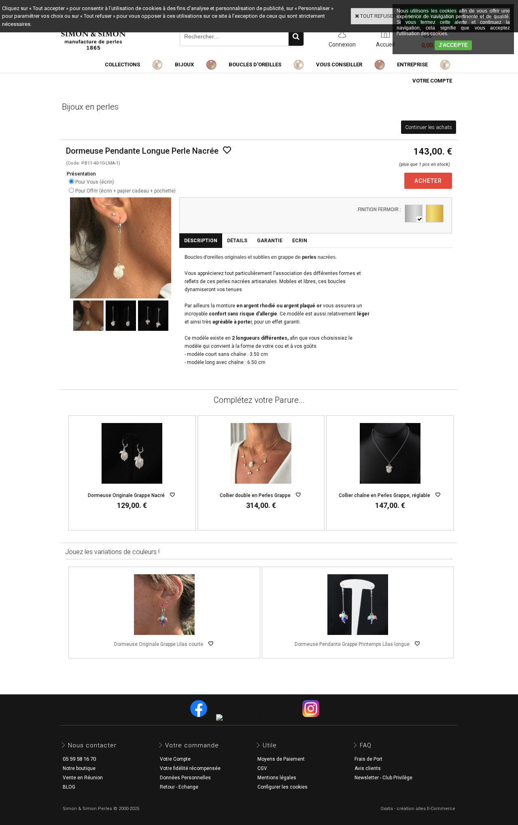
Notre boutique (79, 768)
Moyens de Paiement (281, 759)
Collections (122, 64)
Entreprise (412, 64)
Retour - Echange (179, 787)
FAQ (366, 745)
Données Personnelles (185, 778)
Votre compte (432, 81)
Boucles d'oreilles (255, 64)
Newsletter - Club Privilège (383, 778)
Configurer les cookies (282, 787)
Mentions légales (276, 778)
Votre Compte (175, 759)
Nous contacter (92, 745)
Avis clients (368, 768)
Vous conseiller (339, 64)
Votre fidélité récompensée (190, 768)
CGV (262, 768)
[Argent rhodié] (413, 213)
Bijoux (184, 64)
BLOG (69, 787)
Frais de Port (368, 759)
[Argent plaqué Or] (435, 213)
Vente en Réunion (83, 778)
